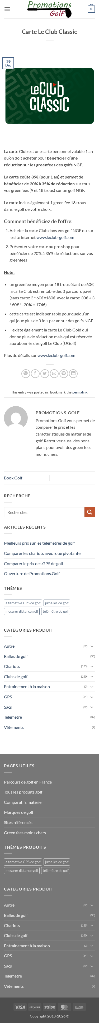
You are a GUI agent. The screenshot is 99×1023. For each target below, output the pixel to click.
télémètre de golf (56, 611)
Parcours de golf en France (28, 781)
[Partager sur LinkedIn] (73, 373)
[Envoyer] (89, 512)
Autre (9, 645)
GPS (8, 696)
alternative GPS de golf (23, 603)
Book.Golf (13, 477)
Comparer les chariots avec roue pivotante (42, 553)
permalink (79, 392)
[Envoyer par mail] (54, 373)
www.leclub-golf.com (55, 237)
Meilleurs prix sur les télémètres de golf (39, 542)
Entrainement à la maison (27, 686)
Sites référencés (18, 822)
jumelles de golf (56, 603)
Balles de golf (16, 656)
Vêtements (14, 727)
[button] (7, 9)
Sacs (8, 706)
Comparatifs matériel (23, 802)
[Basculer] (92, 646)
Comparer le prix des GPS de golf (33, 563)
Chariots (12, 666)
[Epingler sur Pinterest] (63, 373)
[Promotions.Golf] (49, 9)
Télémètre (13, 716)
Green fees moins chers (25, 832)
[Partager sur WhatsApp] (25, 373)
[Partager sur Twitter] (44, 373)
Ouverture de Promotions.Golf (32, 573)
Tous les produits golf (23, 791)
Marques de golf (18, 812)
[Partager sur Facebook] (35, 373)
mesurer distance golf (22, 611)
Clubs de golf (15, 676)
